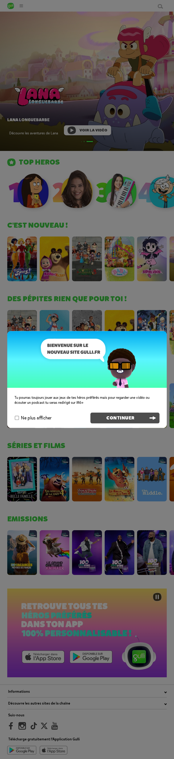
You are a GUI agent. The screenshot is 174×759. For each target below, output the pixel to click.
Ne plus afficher (36, 418)
